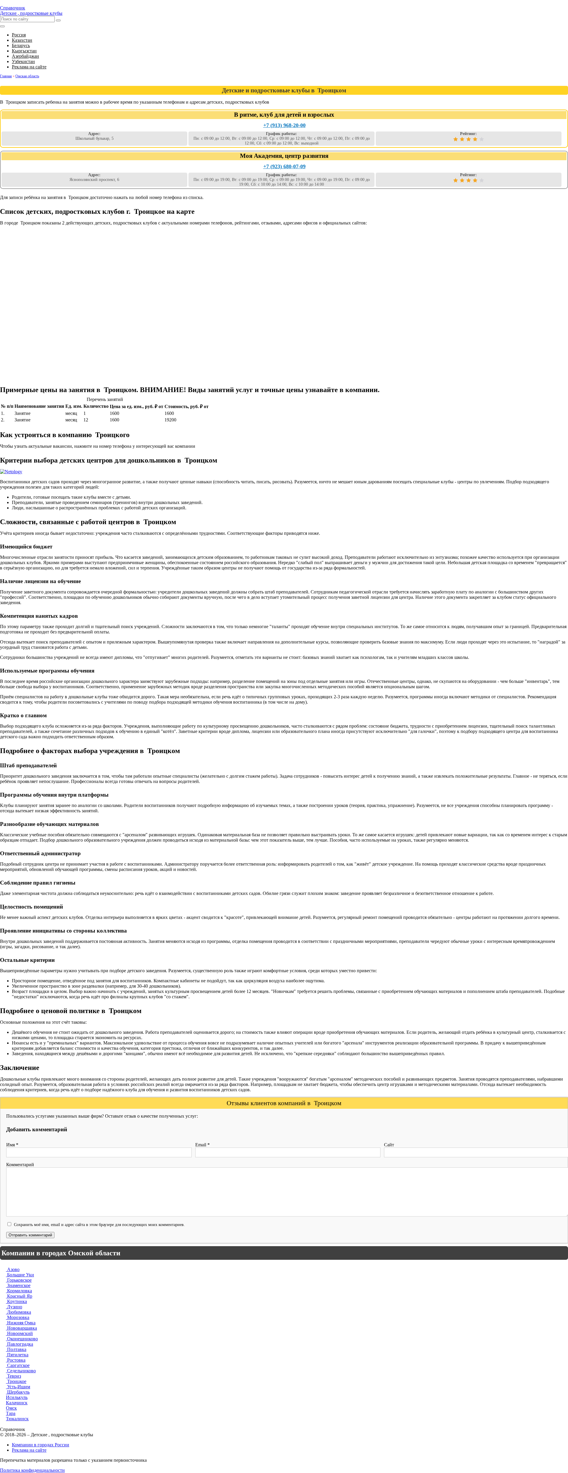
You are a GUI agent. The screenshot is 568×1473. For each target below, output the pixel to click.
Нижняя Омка (21, 1322)
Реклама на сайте (29, 1450)
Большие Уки (20, 1274)
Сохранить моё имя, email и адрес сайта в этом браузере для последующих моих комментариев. (99, 1224)
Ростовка (15, 1360)
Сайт (389, 1144)
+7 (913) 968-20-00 (284, 125)
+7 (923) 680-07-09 (284, 166)
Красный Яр (19, 1296)
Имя (12, 1144)
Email (202, 1144)
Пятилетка (17, 1354)
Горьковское (19, 1280)
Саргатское (18, 1365)
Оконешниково (22, 1338)
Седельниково (21, 1370)
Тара (10, 1413)
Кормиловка (19, 1290)
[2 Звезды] (462, 139)
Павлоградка (19, 1344)
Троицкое (16, 1381)
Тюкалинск (17, 1418)
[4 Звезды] (475, 139)
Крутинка (16, 1301)
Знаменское (18, 1285)
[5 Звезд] (482, 139)
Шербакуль (18, 1392)
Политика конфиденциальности (32, 1470)
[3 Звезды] (469, 139)
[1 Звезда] (456, 139)
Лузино (14, 1306)
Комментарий (20, 1164)
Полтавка (16, 1349)
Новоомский (19, 1333)
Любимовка (18, 1312)
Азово (13, 1269)
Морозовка (17, 1317)
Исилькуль (17, 1397)
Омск (11, 1408)
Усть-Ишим (18, 1386)
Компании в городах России (40, 1444)
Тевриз (13, 1376)
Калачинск (17, 1402)
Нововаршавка (21, 1328)
